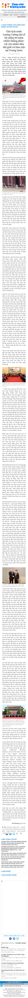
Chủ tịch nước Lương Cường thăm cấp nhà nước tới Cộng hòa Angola (12, 862)
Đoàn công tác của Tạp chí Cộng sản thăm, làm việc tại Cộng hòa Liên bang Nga (13, 857)
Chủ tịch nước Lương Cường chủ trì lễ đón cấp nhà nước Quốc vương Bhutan (13, 854)
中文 (11, 15)
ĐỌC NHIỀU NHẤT (9, 875)
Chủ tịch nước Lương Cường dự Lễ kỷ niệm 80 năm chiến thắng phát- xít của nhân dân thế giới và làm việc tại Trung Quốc (14, 41)
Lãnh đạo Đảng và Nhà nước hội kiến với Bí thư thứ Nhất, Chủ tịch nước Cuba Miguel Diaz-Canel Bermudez (13, 843)
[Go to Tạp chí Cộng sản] (14, 5)
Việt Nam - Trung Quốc (13, 827)
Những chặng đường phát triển (14, 935)
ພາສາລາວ (5, 15)
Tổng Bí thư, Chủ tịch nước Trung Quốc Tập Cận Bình (13, 829)
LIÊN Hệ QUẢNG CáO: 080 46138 (12, 986)
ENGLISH (16, 15)
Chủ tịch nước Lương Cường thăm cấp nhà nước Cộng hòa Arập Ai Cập (12, 866)
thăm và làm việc (11, 831)
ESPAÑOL (22, 15)
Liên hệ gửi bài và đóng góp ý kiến (14, 984)
